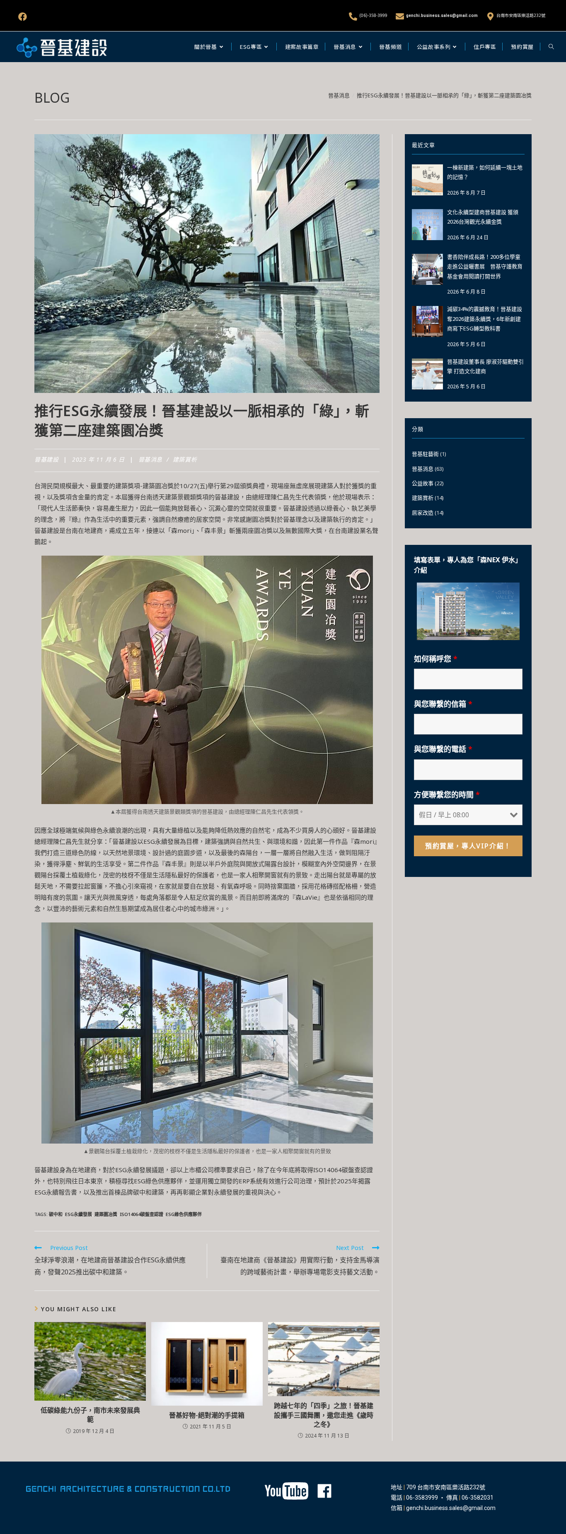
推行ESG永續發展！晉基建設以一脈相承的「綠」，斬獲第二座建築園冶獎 (444, 95)
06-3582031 (477, 1497)
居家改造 (422, 512)
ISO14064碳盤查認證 (141, 1214)
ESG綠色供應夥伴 (184, 1214)
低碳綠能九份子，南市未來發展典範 (90, 1415)
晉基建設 (46, 459)
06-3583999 (422, 1497)
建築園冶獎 (105, 1214)
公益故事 (422, 483)
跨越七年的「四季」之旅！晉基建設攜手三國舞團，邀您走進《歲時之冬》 (323, 1415)
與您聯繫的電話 (443, 749)
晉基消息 (150, 459)
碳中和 (56, 1214)
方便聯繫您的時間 (447, 795)
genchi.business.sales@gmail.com (442, 15)
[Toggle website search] (551, 46)
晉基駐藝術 (425, 454)
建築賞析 (185, 459)
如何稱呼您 (435, 659)
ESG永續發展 (78, 1214)
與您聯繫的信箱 (443, 704)
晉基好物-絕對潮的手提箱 (206, 1415)
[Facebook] (22, 16)
